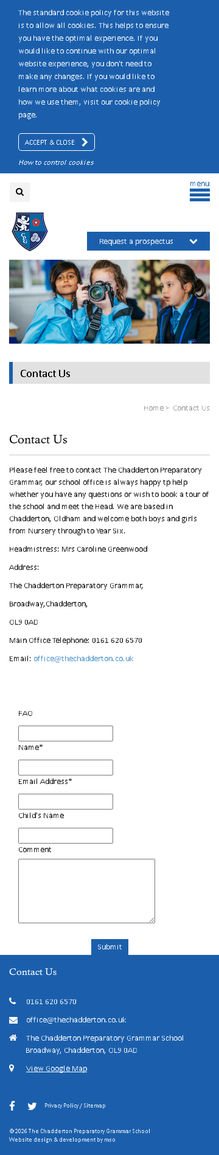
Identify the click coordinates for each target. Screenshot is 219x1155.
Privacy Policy (61, 1105)
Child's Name (41, 815)
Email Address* (45, 781)
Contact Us (45, 373)
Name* (30, 747)
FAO (25, 713)
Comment (35, 849)
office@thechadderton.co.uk (84, 658)
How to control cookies (56, 162)
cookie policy (137, 101)
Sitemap (94, 1105)
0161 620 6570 (51, 1001)
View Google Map (56, 1068)
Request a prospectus (136, 241)
